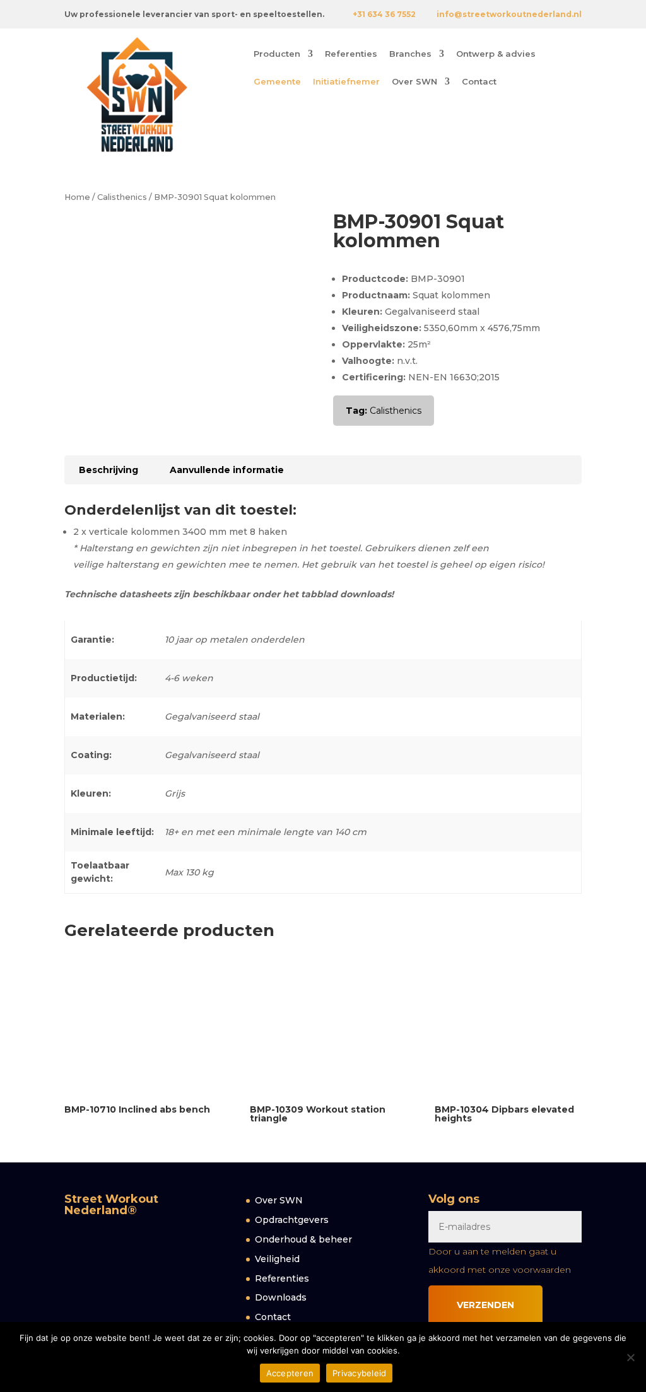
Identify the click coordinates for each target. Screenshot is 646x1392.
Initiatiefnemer (346, 81)
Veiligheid (277, 1259)
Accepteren (290, 1373)
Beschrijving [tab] (108, 470)
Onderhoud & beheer (303, 1239)
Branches (410, 54)
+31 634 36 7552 (384, 14)
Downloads (281, 1297)
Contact (479, 81)
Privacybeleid (359, 1373)
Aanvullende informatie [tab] (227, 470)
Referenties (351, 54)
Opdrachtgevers (292, 1219)
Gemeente (277, 81)
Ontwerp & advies (496, 54)
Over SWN (414, 81)
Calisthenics (122, 197)
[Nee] (630, 1357)
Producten (277, 54)
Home (77, 197)
